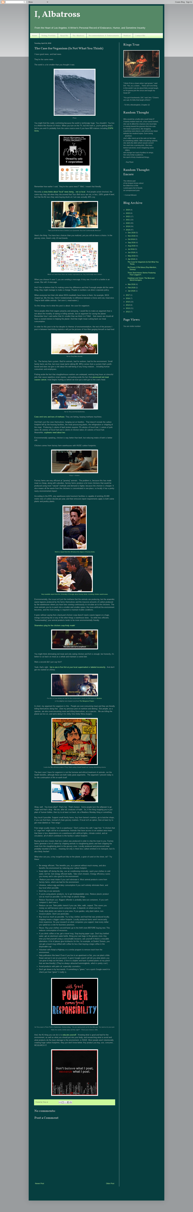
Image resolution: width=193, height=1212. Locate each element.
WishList (127, 35)
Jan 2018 (131, 291)
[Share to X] (65, 1102)
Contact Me (140, 35)
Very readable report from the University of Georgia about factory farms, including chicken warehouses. (74, 594)
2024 (128, 210)
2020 (128, 223)
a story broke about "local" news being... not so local (63, 192)
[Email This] (60, 1102)
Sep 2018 (132, 243)
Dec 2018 (132, 233)
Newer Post (39, 1184)
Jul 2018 (131, 249)
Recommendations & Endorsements (104, 35)
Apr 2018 (131, 259)
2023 (128, 213)
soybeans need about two (54, 432)
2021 (128, 220)
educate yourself (69, 1035)
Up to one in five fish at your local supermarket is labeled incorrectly (77, 667)
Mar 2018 (132, 284)
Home (34, 35)
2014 (128, 305)
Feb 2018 (132, 288)
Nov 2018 (132, 236)
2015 (128, 302)
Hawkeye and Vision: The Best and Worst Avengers (141, 279)
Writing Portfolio (48, 35)
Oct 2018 (131, 239)
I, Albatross (57, 15)
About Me (64, 35)
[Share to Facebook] (68, 1102)
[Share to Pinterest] (70, 1102)
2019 (128, 226)
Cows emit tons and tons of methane (49, 417)
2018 (128, 230)
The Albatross (78, 35)
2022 (128, 216)
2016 (128, 298)
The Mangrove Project (87, 701)
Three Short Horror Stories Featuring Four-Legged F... (142, 274)
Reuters (99, 698)
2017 (128, 295)
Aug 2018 (132, 246)
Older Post (110, 1184)
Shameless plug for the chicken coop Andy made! (54, 625)
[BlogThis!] (62, 1102)
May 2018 (132, 256)
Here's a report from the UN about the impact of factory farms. (75, 552)
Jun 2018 (131, 252)
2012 (128, 312)
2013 (128, 308)
